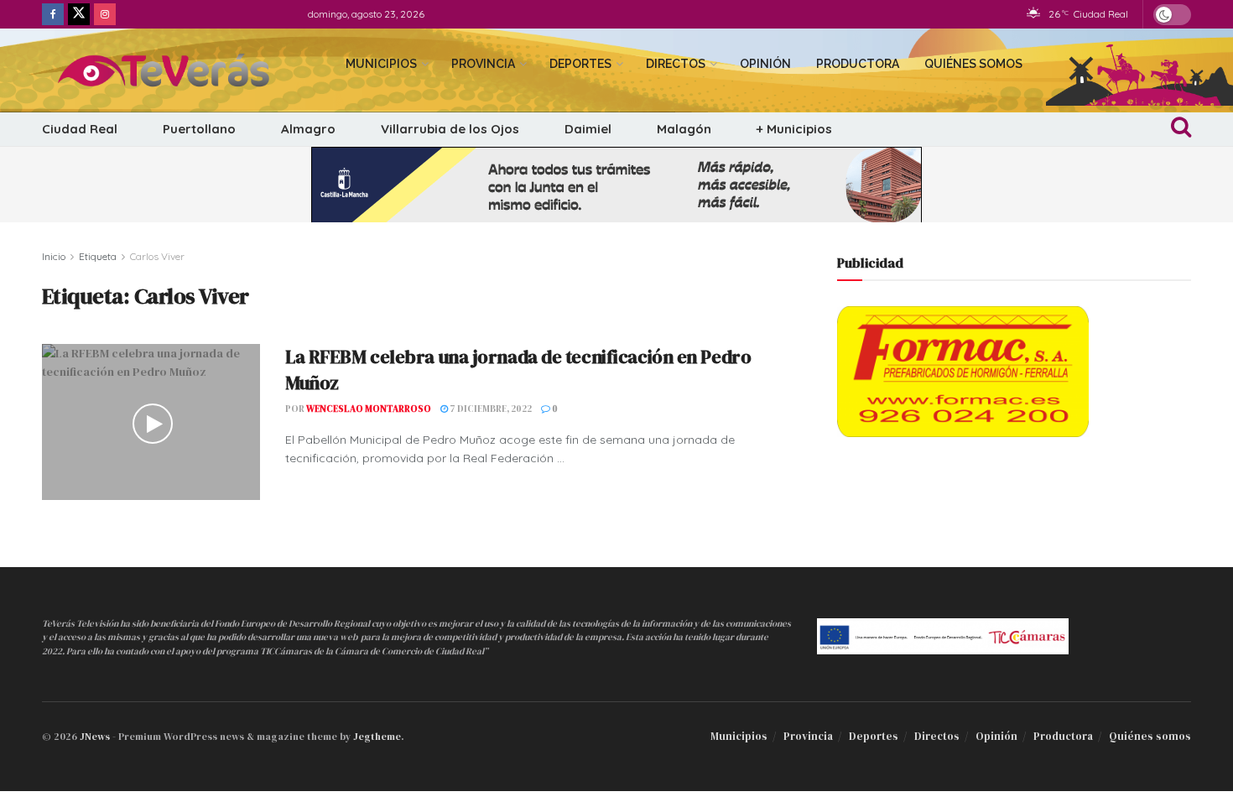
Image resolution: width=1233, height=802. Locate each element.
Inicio (53, 256)
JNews (95, 736)
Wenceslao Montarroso (368, 409)
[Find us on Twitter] (79, 14)
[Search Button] (1181, 129)
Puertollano (199, 129)
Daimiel (587, 129)
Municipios (381, 63)
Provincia (483, 63)
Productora (857, 63)
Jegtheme (377, 736)
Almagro (308, 129)
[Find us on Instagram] (105, 14)
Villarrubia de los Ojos (450, 129)
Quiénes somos (973, 63)
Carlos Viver (157, 256)
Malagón (684, 129)
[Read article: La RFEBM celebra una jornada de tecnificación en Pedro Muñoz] (151, 422)
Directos (675, 63)
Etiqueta (98, 256)
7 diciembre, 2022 (490, 409)
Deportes (580, 63)
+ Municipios (794, 129)
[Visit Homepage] (179, 70)
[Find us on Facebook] (53, 14)
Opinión (765, 63)
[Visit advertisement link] (616, 184)
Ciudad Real (79, 129)
